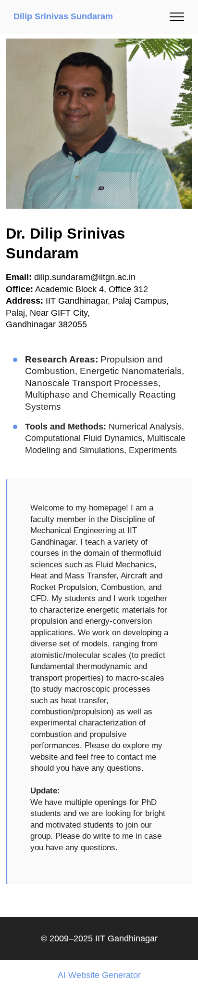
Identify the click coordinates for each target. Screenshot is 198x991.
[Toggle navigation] (177, 17)
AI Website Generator (99, 975)
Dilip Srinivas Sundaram (63, 17)
